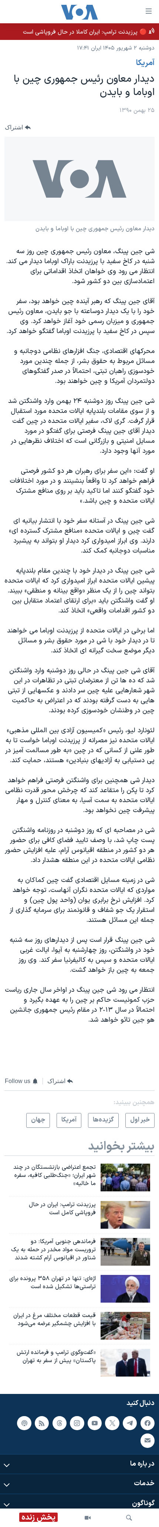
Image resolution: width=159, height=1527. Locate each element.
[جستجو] (129, 1518)
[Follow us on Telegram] (130, 1423)
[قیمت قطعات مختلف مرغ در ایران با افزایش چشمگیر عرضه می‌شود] (125, 1326)
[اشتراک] (148, 1440)
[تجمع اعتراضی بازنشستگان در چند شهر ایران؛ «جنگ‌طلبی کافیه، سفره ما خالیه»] (125, 1177)
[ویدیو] (88, 1518)
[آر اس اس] (42, 1423)
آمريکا (145, 63)
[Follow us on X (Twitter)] (112, 1423)
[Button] (18, 127)
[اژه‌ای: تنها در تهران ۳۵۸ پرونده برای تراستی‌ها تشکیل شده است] (125, 1289)
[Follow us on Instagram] (77, 1423)
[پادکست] (24, 1423)
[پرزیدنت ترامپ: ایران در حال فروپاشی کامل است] (125, 1215)
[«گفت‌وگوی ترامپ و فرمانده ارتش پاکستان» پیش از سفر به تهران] (125, 1363)
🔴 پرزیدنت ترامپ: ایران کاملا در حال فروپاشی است (85, 32)
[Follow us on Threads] (60, 1423)
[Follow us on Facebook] (148, 1423)
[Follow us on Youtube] (95, 1423)
